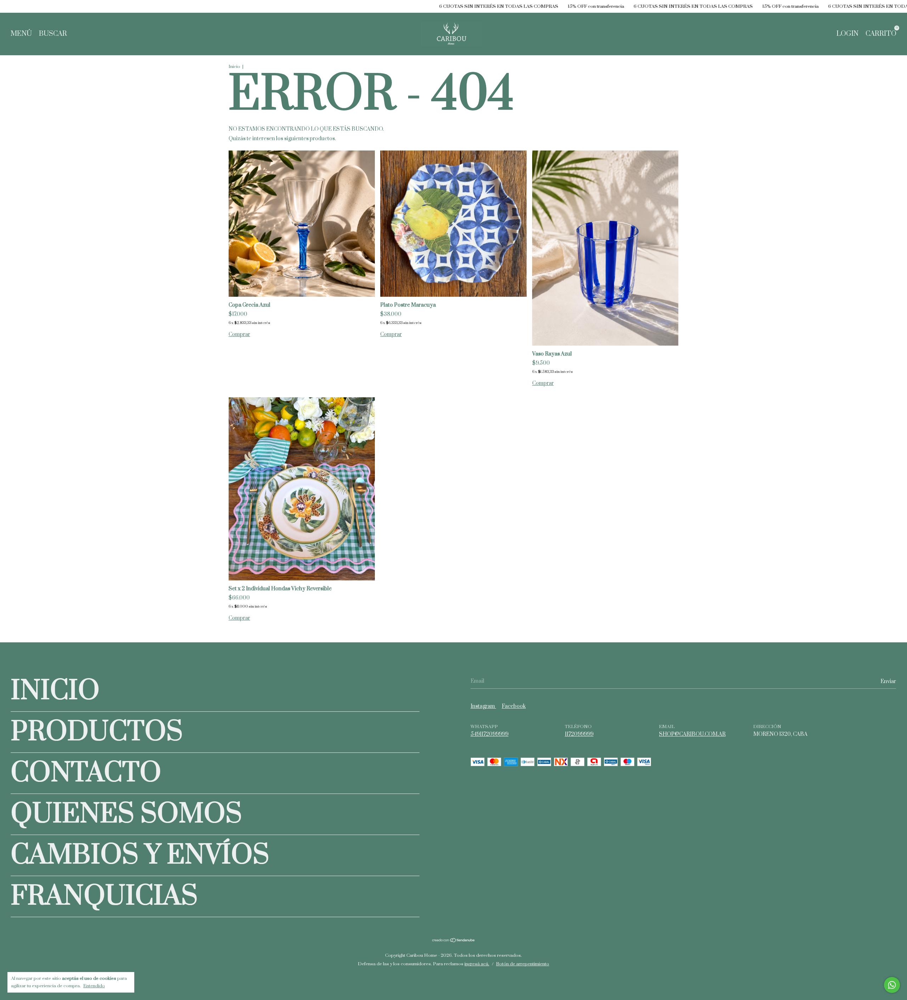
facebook (514, 706)
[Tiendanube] (454, 941)
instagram (483, 706)
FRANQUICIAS (104, 896)
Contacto (86, 773)
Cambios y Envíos (140, 855)
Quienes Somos (126, 814)
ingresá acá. (476, 964)
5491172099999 (489, 734)
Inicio (234, 66)
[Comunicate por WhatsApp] (892, 985)
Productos (97, 732)
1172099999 (579, 734)
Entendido (94, 986)
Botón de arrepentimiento (522, 964)
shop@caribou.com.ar (692, 734)
